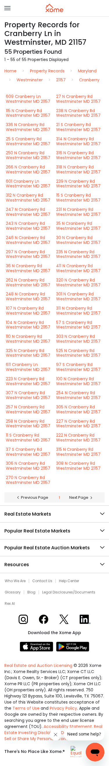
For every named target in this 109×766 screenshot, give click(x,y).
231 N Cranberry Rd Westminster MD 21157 (78, 212)
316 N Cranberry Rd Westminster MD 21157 (78, 155)
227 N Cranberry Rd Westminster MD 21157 (78, 423)
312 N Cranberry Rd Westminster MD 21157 (28, 197)
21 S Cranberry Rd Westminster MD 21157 (78, 127)
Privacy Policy (63, 708)
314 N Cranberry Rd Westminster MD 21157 (78, 141)
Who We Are (15, 581)
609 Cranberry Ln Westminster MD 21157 (28, 99)
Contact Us (42, 581)
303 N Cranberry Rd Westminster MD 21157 (78, 338)
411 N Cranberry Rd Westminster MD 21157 (78, 268)
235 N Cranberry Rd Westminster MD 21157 (78, 254)
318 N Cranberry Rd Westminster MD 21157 (78, 169)
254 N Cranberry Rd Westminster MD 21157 (78, 395)
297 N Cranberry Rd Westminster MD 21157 (28, 254)
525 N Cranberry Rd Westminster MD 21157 (78, 353)
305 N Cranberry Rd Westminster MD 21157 (78, 409)
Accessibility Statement (68, 726)
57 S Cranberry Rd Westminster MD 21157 (78, 325)
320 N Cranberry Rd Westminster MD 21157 (78, 282)
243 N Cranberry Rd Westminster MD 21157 (28, 225)
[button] (7, 8)
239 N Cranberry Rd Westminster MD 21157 (78, 183)
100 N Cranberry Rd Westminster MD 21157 (78, 381)
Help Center (69, 581)
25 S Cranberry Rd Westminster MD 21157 (28, 141)
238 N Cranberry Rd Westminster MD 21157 (78, 113)
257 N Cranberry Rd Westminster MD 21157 (28, 409)
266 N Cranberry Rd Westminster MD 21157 (28, 169)
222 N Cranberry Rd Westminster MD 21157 (78, 437)
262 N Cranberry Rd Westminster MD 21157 (28, 282)
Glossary (13, 592)
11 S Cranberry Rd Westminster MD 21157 (28, 437)
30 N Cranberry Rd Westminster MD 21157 (78, 240)
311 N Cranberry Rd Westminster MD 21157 (78, 310)
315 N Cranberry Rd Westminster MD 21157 (78, 451)
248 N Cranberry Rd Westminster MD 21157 (28, 296)
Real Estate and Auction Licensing (38, 665)
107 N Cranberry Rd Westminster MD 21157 (28, 310)
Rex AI (10, 604)
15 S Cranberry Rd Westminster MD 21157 (78, 197)
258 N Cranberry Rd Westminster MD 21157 (28, 423)
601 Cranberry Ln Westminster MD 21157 (28, 183)
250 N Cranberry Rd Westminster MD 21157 (28, 155)
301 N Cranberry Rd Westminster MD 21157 (78, 296)
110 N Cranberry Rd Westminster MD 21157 (28, 338)
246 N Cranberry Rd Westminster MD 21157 (28, 240)
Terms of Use (26, 708)
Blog (31, 592)
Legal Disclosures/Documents (68, 592)
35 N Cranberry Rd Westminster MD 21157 (78, 225)
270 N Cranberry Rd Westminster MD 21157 (28, 480)
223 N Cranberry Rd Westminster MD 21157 (28, 381)
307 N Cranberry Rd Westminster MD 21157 (28, 395)
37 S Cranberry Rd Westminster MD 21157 (28, 451)
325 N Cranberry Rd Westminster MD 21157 (28, 353)
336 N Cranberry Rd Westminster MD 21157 (28, 127)
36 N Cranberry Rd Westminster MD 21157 (28, 268)
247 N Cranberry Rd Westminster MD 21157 (28, 212)
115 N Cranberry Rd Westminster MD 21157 (28, 113)
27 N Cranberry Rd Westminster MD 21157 (78, 99)
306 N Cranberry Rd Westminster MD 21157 (28, 465)
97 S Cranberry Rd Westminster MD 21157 (78, 367)
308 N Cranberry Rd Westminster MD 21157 (78, 465)
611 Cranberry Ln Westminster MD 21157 (28, 367)
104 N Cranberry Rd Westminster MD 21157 (28, 325)
